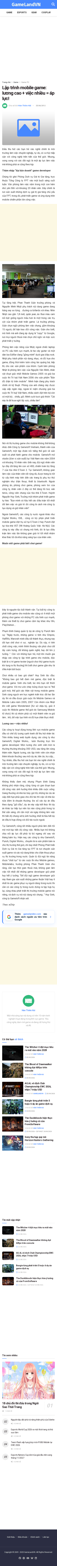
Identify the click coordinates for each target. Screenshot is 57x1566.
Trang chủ (6, 82)
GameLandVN (26, 4)
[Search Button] (53, 4)
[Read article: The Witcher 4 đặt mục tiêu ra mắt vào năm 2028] (12, 1053)
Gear (34, 12)
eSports (22, 12)
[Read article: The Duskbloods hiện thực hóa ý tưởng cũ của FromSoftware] (12, 1124)
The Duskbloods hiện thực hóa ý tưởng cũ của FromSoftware (38, 1121)
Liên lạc (46, 1537)
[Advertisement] (28, 47)
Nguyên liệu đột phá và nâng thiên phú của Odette (33, 1420)
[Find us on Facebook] (20, 1558)
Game (9, 12)
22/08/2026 (30, 1147)
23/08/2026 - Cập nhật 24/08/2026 (39, 1131)
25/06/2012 (40, 105)
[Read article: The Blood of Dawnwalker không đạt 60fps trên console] (12, 1070)
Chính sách (35, 1537)
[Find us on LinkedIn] (36, 1558)
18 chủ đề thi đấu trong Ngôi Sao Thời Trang (20, 1405)
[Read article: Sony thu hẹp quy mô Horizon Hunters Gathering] (12, 1143)
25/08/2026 (30, 1057)
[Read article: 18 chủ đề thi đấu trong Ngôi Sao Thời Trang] (28, 1380)
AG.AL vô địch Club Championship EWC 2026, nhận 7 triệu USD (38, 1086)
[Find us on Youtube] (28, 1558)
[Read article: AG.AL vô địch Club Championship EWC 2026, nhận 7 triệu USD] (12, 1089)
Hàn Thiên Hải (24, 105)
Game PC (25, 82)
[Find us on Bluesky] (32, 1558)
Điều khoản (22, 1537)
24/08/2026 (30, 1111)
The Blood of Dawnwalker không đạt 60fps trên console (38, 1067)
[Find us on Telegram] (24, 1558)
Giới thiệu (11, 1537)
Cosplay (46, 12)
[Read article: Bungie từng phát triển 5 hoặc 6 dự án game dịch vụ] (12, 1106)
